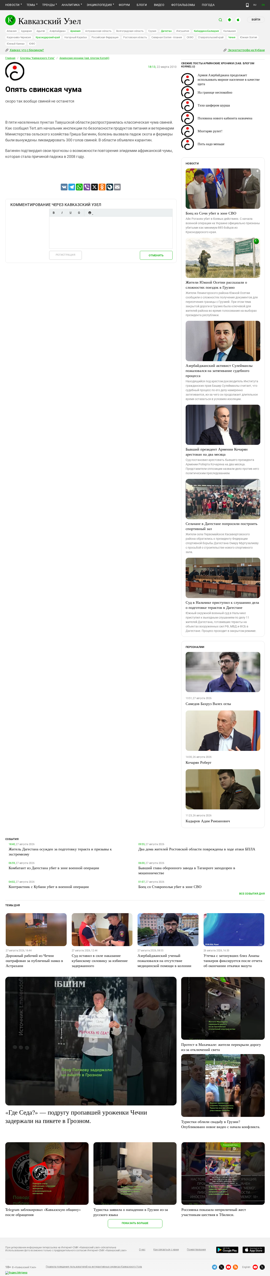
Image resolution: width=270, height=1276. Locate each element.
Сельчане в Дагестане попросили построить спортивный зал (221, 526)
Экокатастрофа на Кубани (246, 50)
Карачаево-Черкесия (19, 37)
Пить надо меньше (211, 144)
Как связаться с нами (166, 1249)
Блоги (142, 5)
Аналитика (71, 5)
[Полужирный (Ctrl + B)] (53, 212)
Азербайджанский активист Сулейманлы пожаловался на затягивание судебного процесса (219, 370)
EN (263, 5)
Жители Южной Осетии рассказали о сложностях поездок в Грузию (216, 285)
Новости (12, 5)
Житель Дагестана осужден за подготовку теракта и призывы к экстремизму (60, 851)
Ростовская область (135, 37)
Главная (10, 58)
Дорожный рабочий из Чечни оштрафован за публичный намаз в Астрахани (34, 960)
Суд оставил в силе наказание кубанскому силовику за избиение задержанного (100, 960)
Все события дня (252, 893)
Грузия (152, 31)
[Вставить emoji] (89, 212)
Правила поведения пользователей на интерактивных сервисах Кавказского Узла (94, 1266)
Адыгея (40, 31)
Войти (256, 19)
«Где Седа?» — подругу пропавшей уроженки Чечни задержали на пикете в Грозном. (76, 1116)
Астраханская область (98, 31)
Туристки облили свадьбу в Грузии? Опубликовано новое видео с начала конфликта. (220, 1124)
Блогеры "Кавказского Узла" (37, 58)
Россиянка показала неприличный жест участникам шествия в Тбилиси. (213, 1212)
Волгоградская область (130, 31)
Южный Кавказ (15, 43)
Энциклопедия (99, 5)
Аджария (26, 31)
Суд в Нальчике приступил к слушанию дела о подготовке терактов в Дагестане (222, 605)
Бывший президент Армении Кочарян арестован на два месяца (217, 452)
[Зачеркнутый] (79, 212)
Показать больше (135, 1223)
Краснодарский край (48, 37)
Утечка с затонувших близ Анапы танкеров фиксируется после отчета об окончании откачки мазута (233, 960)
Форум (124, 5)
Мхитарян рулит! (210, 131)
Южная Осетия (248, 37)
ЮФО (32, 43)
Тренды (48, 5)
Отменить (156, 255)
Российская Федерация (105, 37)
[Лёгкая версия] (247, 5)
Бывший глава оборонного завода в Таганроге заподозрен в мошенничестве (186, 870)
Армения (75, 31)
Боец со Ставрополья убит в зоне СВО (169, 886)
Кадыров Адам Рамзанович (208, 820)
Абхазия (11, 31)
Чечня (231, 37)
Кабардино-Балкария (206, 31)
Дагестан (166, 31)
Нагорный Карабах (75, 37)
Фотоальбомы (183, 5)
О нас (142, 1249)
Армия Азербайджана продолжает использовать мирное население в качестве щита (229, 79)
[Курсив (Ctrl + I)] (62, 212)
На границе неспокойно (215, 92)
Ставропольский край (211, 37)
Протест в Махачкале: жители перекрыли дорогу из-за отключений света (221, 1047)
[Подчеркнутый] (70, 212)
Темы (31, 5)
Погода (208, 5)
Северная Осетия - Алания (166, 37)
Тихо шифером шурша (214, 105)
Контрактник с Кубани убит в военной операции (49, 886)
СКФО (190, 37)
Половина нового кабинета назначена (225, 118)
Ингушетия (182, 31)
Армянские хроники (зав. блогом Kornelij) (84, 58)
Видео (159, 5)
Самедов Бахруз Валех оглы (208, 703)
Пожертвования (196, 1249)
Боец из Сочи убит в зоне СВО (211, 213)
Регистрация (65, 254)
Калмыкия (229, 31)
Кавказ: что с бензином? (26, 50)
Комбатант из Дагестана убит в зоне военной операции (54, 867)
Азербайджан (57, 31)
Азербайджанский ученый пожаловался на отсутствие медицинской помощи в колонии (164, 960)
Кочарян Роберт (198, 762)
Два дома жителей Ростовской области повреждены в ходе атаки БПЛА (196, 848)
